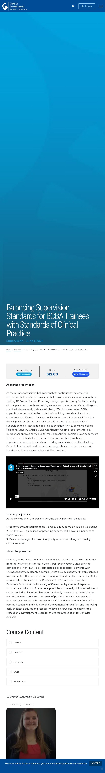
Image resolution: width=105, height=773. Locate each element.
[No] (102, 769)
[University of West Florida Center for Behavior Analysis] (14, 6)
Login (88, 6)
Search (73, 6)
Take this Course (81, 374)
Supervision (14, 341)
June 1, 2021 (34, 341)
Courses (17, 350)
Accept (95, 763)
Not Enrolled (24, 374)
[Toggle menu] (101, 6)
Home (8, 350)
